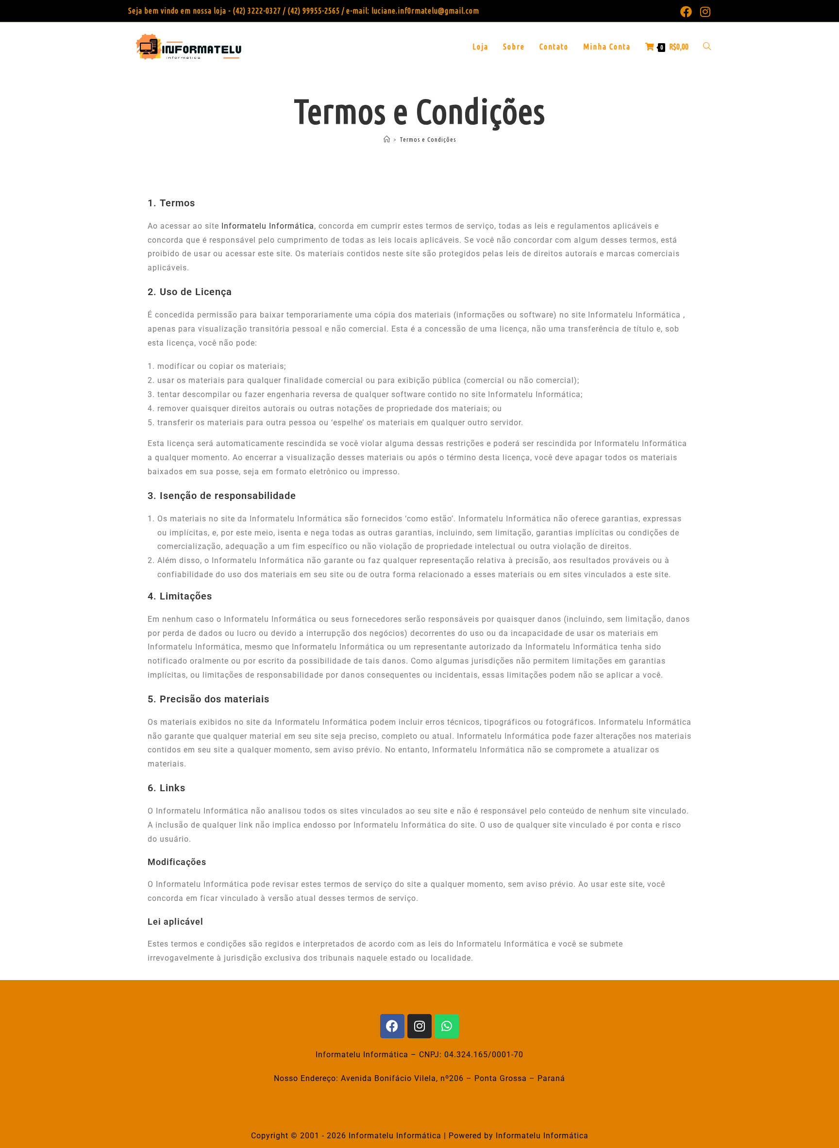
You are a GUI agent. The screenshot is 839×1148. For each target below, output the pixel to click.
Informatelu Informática (267, 226)
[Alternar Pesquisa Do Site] (707, 46)
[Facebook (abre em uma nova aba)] (686, 11)
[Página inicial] (387, 139)
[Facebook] (392, 1026)
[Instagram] (419, 1026)
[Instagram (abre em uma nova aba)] (703, 11)
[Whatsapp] (447, 1026)
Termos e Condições (428, 139)
